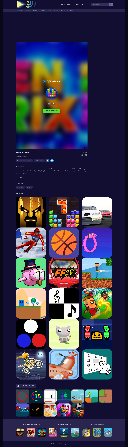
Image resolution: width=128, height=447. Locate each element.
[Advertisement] (64, 27)
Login (87, 4)
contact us (78, 4)
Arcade (29, 187)
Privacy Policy (66, 4)
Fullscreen (40, 160)
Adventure (20, 187)
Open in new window (25, 160)
